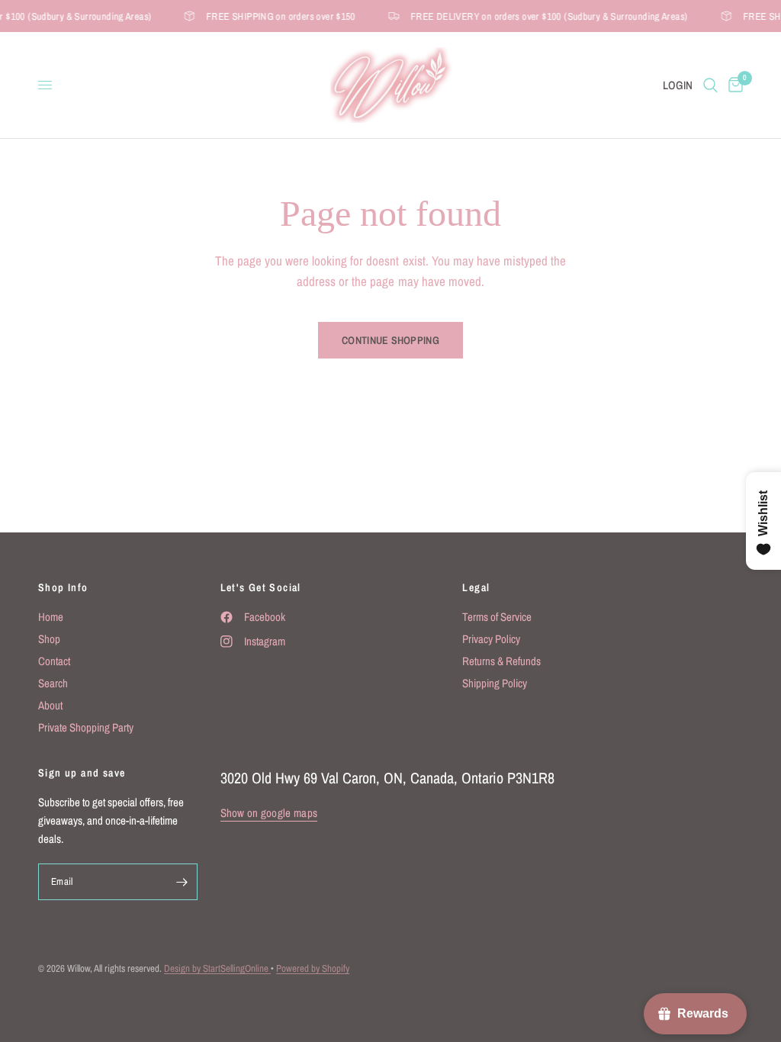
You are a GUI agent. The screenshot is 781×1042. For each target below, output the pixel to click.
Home (50, 617)
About (50, 705)
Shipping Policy (494, 683)
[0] (733, 85)
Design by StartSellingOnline (217, 968)
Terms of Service (497, 617)
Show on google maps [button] (269, 812)
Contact (54, 661)
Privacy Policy (491, 639)
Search (53, 683)
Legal (476, 587)
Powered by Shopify (312, 968)
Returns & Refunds (501, 661)
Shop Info (63, 587)
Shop (49, 639)
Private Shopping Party (85, 727)
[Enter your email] (182, 882)
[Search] (710, 85)
